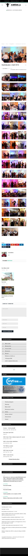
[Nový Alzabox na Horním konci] (8, 290)
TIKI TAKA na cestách (8, 446)
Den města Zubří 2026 (8, 432)
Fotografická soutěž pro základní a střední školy (11, 517)
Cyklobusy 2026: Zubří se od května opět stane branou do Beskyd (14, 527)
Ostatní (6, 419)
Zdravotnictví (8, 416)
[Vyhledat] (25, 5)
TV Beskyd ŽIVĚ (8, 358)
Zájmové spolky (23, 69)
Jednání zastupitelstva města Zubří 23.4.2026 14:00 (11, 519)
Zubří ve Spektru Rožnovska (11, 360)
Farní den (4, 282)
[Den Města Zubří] (8, 265)
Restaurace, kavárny (9, 409)
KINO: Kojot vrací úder (8, 450)
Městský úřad (8, 346)
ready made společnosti (6, 538)
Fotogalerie (13, 69)
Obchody (7, 404)
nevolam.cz (13, 538)
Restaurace (7, 351)
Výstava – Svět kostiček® (9, 428)
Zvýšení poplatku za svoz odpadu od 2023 (12, 493)
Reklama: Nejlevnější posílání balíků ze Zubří (12, 498)
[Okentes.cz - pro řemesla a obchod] (14, 369)
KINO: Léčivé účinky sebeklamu (10, 441)
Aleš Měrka (5, 68)
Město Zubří (7, 343)
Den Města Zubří (5, 268)
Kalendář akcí (6, 1)
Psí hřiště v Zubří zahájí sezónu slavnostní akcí (10, 525)
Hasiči (17, 69)
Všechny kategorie (9, 401)
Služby (6, 411)
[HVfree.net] (14, 384)
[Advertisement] (14, 27)
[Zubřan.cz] (14, 5)
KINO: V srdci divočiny (8, 455)
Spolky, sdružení (8, 414)
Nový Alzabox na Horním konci (7, 511)
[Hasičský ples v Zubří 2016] (14, 55)
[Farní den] (8, 276)
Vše (19, 69)
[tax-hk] (14, 393)
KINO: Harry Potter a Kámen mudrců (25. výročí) (14, 437)
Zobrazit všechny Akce (14, 459)
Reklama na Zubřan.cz (15, 1)
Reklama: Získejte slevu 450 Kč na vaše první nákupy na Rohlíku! (14, 531)
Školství (7, 353)
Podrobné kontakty (7, 485)
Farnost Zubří (8, 348)
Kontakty (22, 1)
